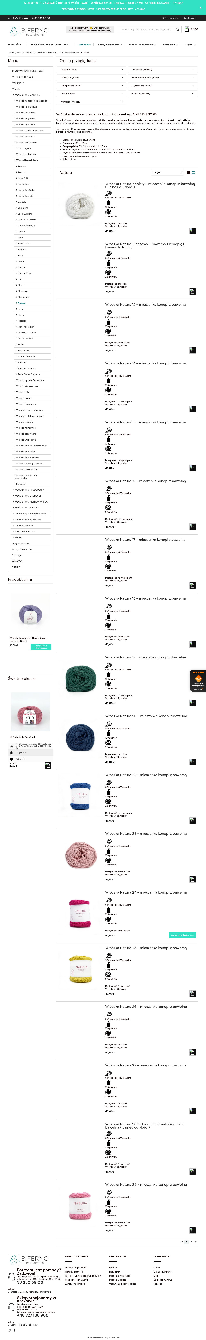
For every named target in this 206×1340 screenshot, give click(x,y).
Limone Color (25, 273)
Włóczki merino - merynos (30, 130)
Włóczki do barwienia (27, 469)
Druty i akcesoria (20, 543)
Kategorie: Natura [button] (69, 69)
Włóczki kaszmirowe (26, 106)
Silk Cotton (23, 350)
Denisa (21, 231)
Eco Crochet (24, 243)
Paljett (21, 308)
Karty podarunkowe (25, 531)
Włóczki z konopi (24, 421)
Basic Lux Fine (25, 213)
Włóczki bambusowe (27, 404)
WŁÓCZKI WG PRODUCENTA (29, 489)
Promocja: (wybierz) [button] (70, 101)
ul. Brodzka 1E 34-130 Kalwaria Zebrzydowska (29, 1292)
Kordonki (20, 483)
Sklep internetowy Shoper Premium (103, 1337)
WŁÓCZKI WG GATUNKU (27, 94)
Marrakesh (23, 297)
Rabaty (113, 1267)
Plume (21, 314)
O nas (157, 1267)
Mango (21, 285)
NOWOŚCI (17, 561)
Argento (22, 172)
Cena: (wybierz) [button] (68, 93)
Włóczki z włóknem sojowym (31, 415)
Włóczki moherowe (26, 154)
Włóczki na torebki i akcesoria (31, 100)
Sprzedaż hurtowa (163, 1279)
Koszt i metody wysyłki (77, 1279)
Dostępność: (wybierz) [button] (71, 85)
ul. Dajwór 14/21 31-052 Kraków (22, 1324)
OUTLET (16, 567)
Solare (21, 344)
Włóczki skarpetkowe (27, 386)
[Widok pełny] (193, 173)
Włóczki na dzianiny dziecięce (31, 445)
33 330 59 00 (42, 18)
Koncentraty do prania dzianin (30, 513)
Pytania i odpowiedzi (75, 1267)
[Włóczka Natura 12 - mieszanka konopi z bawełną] (80, 305)
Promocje (16, 555)
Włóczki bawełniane (27, 160)
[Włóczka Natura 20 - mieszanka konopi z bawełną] (80, 737)
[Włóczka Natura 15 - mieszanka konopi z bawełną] (80, 423)
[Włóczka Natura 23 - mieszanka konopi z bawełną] (80, 854)
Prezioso (22, 320)
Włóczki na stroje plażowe (29, 463)
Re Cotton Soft (25, 338)
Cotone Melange (26, 225)
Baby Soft (23, 178)
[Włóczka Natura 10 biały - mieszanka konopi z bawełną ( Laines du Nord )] (80, 204)
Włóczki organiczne (26, 433)
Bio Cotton (23, 184)
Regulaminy (115, 1271)
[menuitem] (17, 44)
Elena (20, 255)
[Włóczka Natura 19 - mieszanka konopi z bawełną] (80, 678)
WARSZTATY (18, 82)
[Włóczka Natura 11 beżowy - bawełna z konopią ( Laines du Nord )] (80, 245)
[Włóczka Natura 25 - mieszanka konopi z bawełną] (80, 968)
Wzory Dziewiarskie (22, 549)
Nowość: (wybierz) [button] (141, 93)
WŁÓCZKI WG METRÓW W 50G (31, 501)
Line (20, 279)
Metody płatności (74, 1271)
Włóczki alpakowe (25, 124)
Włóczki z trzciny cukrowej (29, 410)
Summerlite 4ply (26, 356)
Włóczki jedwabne (25, 112)
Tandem (22, 362)
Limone (21, 267)
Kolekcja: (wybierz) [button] (70, 77)
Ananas (22, 166)
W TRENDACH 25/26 (22, 77)
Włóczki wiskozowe (26, 439)
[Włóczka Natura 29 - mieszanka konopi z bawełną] (80, 1205)
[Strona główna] (28, 31)
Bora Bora (23, 207)
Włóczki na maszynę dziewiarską (26, 476)
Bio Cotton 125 (25, 195)
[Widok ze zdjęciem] (188, 173)
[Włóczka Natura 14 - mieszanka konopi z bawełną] (80, 364)
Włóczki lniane (23, 398)
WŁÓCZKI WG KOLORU (26, 507)
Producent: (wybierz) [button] (142, 69)
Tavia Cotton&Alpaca (29, 374)
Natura (21, 302)
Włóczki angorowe (25, 118)
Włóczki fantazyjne (26, 427)
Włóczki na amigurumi (27, 457)
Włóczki (16, 88)
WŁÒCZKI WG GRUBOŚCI (28, 495)
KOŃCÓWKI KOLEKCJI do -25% (27, 71)
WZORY (18, 537)
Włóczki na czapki (25, 451)
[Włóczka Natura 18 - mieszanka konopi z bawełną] (80, 599)
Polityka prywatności (120, 1275)
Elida (20, 237)
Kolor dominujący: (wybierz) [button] (145, 77)
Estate (21, 261)
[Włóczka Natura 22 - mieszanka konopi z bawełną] (80, 795)
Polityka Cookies (117, 1279)
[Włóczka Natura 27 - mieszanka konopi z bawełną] (80, 1066)
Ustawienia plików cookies (122, 1283)
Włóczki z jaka (23, 148)
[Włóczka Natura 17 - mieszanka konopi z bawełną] (80, 540)
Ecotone (22, 249)
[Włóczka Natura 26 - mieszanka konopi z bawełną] (80, 1007)
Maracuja (23, 291)
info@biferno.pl (19, 18)
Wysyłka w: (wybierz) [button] (142, 85)
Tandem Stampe (26, 368)
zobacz (179, 3)
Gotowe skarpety (24, 525)
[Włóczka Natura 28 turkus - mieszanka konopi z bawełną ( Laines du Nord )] (80, 1125)
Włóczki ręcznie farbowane (30, 380)
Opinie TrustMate (163, 1271)
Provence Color (26, 326)
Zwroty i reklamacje (75, 1283)
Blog (156, 1275)
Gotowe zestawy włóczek (28, 519)
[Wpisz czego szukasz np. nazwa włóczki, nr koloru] (177, 29)
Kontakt (158, 1283)
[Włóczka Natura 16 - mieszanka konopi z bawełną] (80, 482)
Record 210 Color (27, 332)
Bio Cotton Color (26, 190)
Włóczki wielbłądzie (26, 142)
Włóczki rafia (23, 392)
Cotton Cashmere (27, 219)
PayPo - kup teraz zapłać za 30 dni (83, 1275)
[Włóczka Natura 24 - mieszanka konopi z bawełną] (80, 913)
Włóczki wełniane (25, 136)
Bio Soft (22, 201)
